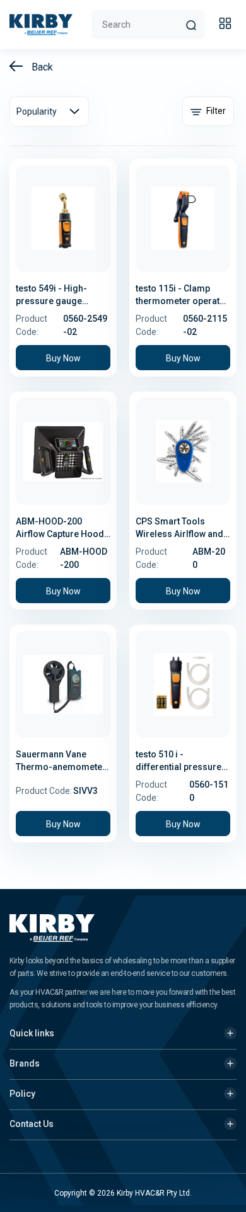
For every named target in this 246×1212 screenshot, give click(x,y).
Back (41, 67)
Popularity (36, 111)
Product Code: (31, 325)
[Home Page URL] (41, 24)
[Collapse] (227, 25)
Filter (215, 111)
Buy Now (63, 358)
